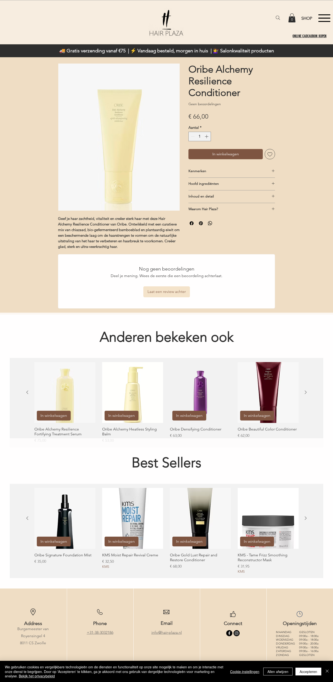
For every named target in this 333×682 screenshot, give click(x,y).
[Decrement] (192, 136)
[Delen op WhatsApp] (210, 223)
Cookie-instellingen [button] (244, 671)
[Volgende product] (306, 392)
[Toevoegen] (270, 154)
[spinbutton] (200, 136)
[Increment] (207, 136)
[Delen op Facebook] (192, 223)
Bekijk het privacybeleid (37, 675)
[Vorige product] (27, 392)
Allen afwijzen (277, 671)
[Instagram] (237, 633)
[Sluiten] (327, 671)
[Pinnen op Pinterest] (201, 223)
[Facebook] (229, 633)
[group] (166, 403)
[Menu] (324, 18)
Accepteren (308, 671)
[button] (292, 17)
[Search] (278, 18)
